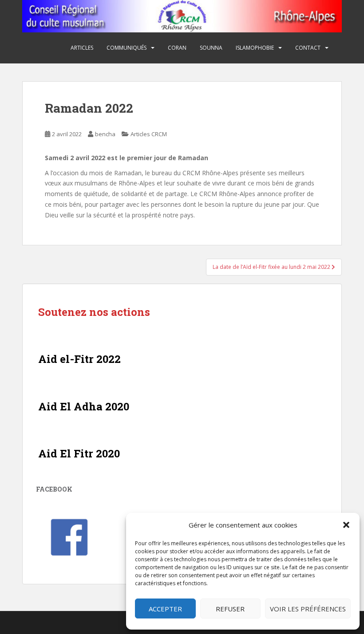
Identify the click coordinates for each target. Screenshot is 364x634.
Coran (177, 47)
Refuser (230, 608)
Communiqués (126, 47)
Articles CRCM (149, 134)
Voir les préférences (308, 608)
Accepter (165, 608)
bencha (105, 134)
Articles (82, 47)
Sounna (211, 47)
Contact (307, 47)
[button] (346, 524)
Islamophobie (255, 47)
